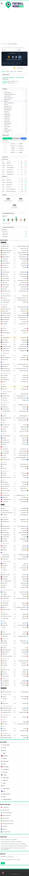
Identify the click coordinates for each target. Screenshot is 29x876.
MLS (4, 785)
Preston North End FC (8, 130)
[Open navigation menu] (1, 3)
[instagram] (17, 874)
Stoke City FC (6, 131)
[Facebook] (11, 874)
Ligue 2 (4, 783)
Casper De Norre (20, 68)
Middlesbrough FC (7, 99)
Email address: (4, 856)
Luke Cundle (4, 236)
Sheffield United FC (7, 114)
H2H (15, 71)
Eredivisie (5, 758)
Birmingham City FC (7, 106)
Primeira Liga (5, 761)
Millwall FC (12, 77)
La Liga (4, 747)
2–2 (21, 169)
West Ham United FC (8, 123)
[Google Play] (18, 874)
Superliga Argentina (7, 799)
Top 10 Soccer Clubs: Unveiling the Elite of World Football (12, 845)
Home (2, 43)
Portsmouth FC (7, 116)
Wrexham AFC (6, 125)
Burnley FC (6, 128)
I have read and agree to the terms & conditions (11, 859)
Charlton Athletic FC (7, 92)
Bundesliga (5, 755)
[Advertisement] (14, 24)
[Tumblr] (16, 874)
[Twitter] (12, 874)
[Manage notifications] (3, 873)
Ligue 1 (4, 753)
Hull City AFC (5, 77)
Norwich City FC (7, 118)
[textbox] (22, 50)
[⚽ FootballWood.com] (14, 4)
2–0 (22, 182)
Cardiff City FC (6, 113)
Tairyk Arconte (5, 234)
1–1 (21, 172)
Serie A (4, 750)
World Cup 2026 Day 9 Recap (6, 839)
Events (7, 71)
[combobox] (22, 50)
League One (5, 780)
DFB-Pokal (5, 772)
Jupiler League (6, 777)
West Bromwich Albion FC (9, 102)
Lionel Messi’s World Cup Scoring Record (9, 841)
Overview (3, 71)
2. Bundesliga (6, 766)
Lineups (11, 71)
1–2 (21, 167)
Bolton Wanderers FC (8, 109)
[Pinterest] (13, 874)
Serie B (4, 764)
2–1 (21, 165)
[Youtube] (15, 874)
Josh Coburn (4, 231)
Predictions (19, 71)
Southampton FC (7, 121)
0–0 (21, 163)
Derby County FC (7, 126)
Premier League (6, 744)
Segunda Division (6, 794)
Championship (12, 53)
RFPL (4, 791)
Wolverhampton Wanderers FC (10, 94)
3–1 (22, 186)
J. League (5, 774)
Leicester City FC (10, 169)
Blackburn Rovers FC (8, 108)
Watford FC (6, 104)
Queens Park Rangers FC (8, 97)
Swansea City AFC (7, 96)
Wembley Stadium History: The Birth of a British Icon (11, 843)
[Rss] (10, 874)
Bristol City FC (6, 111)
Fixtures (5, 43)
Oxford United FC (9, 182)
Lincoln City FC (7, 119)
